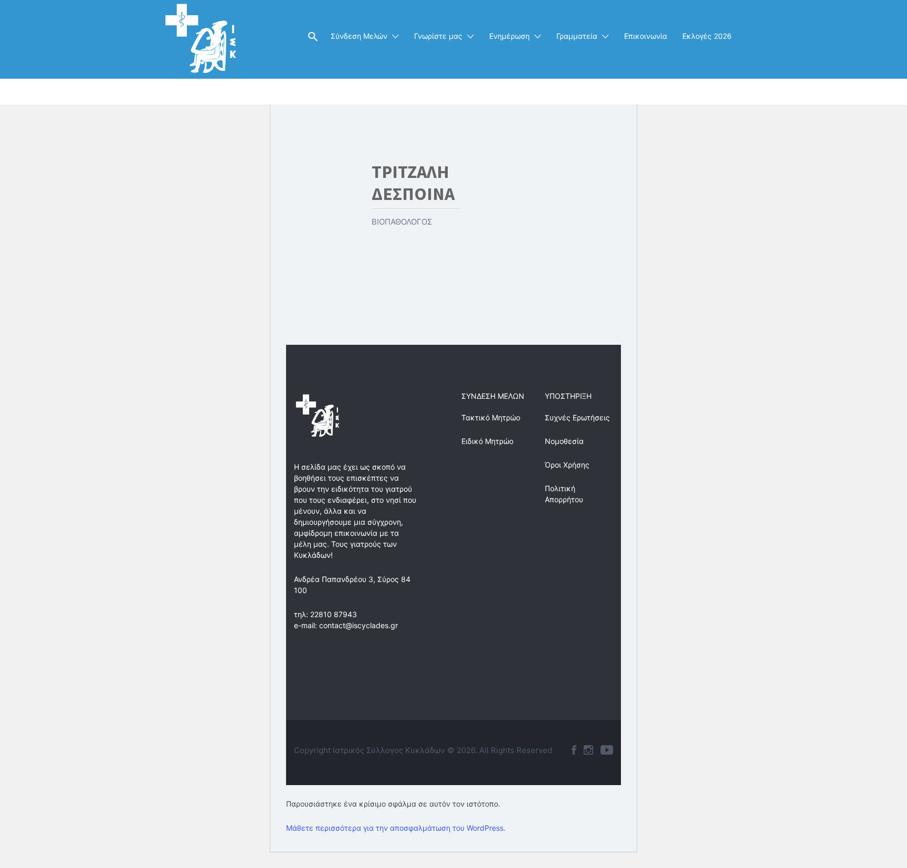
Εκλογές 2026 (707, 35)
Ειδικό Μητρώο (487, 441)
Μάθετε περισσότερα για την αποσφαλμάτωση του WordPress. (395, 827)
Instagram (588, 750)
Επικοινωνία (645, 35)
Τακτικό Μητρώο (490, 417)
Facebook (574, 750)
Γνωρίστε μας (438, 35)
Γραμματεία (576, 35)
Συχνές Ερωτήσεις (577, 417)
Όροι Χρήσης (567, 464)
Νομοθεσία (564, 441)
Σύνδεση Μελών (359, 35)
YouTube (606, 750)
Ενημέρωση (509, 35)
